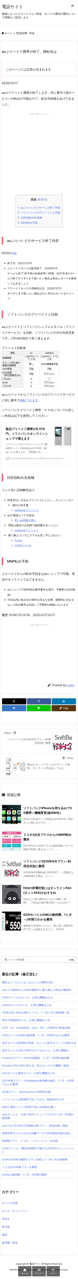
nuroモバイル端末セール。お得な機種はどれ (28, 1073)
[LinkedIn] (64, 701)
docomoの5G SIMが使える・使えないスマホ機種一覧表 (35, 1065)
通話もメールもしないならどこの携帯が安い (28, 982)
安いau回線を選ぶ (25, 520)
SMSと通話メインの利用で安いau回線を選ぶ (29, 1106)
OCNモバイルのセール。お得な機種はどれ (27, 997)
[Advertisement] (39, 156)
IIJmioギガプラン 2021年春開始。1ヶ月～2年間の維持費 (35, 1057)
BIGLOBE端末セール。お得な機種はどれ (26, 1020)
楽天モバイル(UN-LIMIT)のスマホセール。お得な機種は (35, 1050)
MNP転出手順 (27, 222)
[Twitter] (14, 701)
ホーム (8, 33)
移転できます (29, 400)
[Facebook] (39, 701)
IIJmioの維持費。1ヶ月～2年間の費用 (24, 1174)
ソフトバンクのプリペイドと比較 (39, 212)
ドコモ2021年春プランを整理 (19, 1167)
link (14, 253)
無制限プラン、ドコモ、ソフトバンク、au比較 (30, 1140)
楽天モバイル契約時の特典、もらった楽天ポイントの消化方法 (39, 1042)
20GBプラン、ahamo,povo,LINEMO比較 (26, 1091)
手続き (6, 1218)
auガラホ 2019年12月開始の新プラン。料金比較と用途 (35, 1125)
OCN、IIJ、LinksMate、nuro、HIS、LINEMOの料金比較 (36, 1027)
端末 (4, 1234)
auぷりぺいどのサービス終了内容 (39, 207)
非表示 (42, 199)
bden (71, 685)
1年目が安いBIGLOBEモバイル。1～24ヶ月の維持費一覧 (35, 1012)
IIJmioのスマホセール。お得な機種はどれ (27, 1005)
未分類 (6, 1226)
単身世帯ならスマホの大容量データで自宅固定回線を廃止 (36, 1133)
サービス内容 (10, 1202)
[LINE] (39, 708)
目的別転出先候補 (30, 217)
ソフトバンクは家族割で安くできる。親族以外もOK (33, 1099)
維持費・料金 (27, 33)
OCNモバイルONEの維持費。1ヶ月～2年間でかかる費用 (35, 1035)
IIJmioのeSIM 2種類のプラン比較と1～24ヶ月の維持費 (34, 1159)
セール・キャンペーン (15, 1210)
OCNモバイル (23, 545)
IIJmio (18, 540)
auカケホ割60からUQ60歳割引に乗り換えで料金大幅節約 (36, 989)
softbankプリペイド (27, 510)
